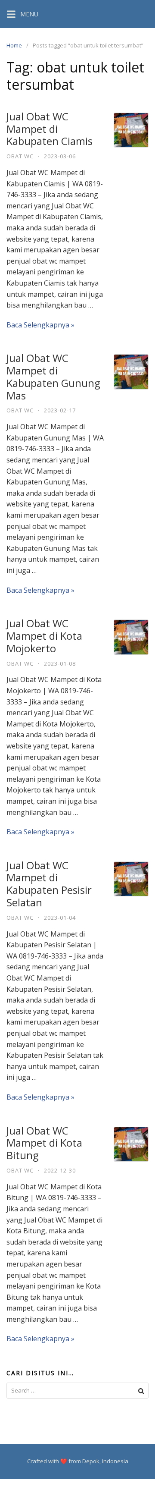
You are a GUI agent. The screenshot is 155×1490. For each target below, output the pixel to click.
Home (14, 45)
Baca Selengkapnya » (40, 325)
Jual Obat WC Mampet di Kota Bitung (44, 1143)
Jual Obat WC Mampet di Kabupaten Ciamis (49, 128)
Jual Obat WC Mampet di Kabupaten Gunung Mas (53, 376)
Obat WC (20, 156)
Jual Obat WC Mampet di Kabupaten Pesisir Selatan (49, 883)
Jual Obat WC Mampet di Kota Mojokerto (44, 635)
